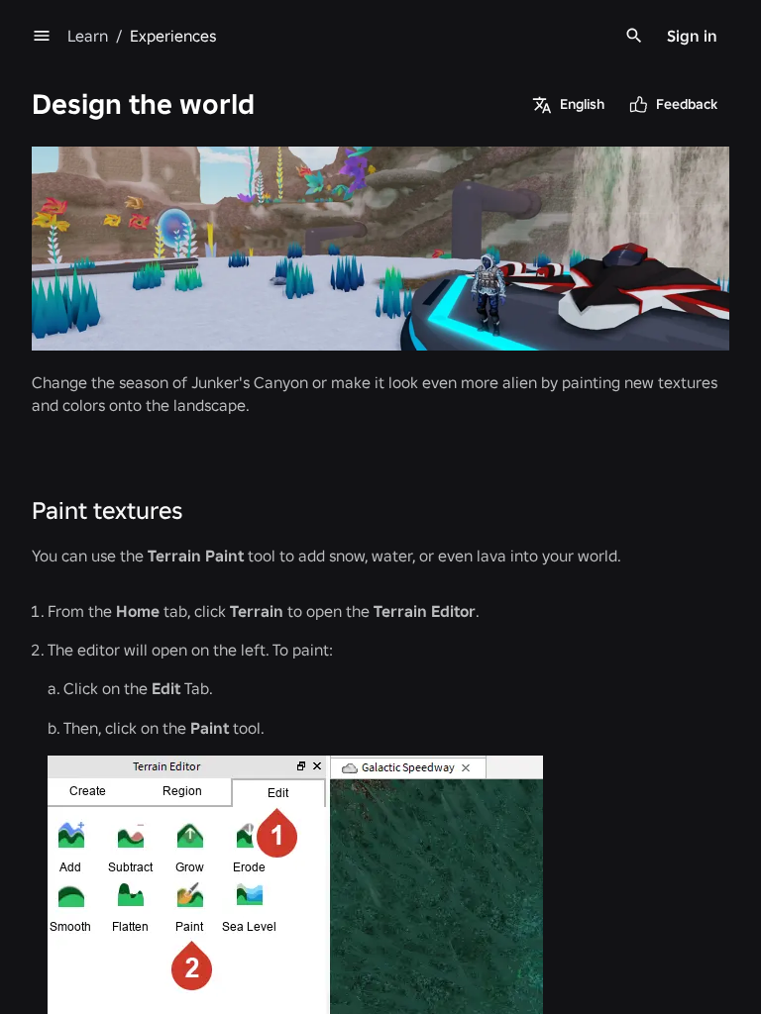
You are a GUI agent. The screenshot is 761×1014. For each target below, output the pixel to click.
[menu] (41, 35)
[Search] (634, 35)
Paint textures (107, 510)
